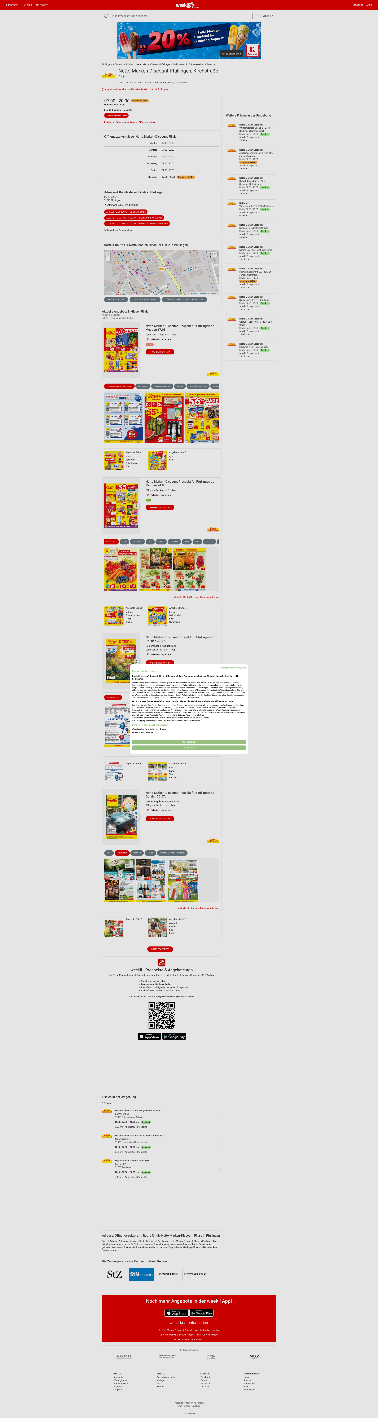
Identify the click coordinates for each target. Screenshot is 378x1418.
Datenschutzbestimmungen (233, 668)
